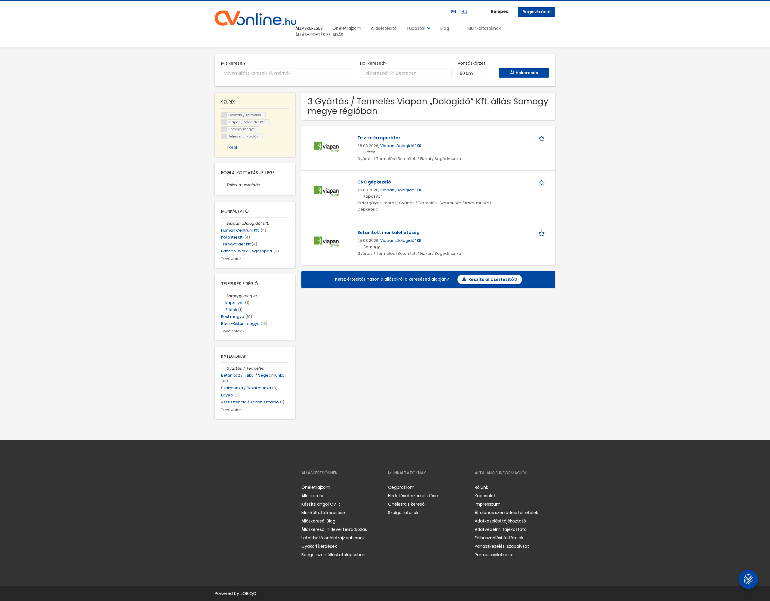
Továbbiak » (232, 258)
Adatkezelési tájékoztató (500, 521)
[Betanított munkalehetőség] (326, 242)
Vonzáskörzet (471, 63)
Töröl (231, 147)
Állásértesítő (384, 28)
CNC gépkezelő (374, 182)
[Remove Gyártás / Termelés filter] (223, 368)
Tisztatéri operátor (378, 138)
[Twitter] (248, 487)
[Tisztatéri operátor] (326, 147)
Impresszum (487, 504)
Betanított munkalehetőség (388, 233)
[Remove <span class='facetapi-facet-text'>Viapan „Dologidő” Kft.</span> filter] (224, 122)
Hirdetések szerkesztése (413, 496)
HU (464, 12)
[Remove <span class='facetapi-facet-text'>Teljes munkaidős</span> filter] (224, 136)
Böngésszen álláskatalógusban (333, 555)
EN (453, 12)
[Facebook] (219, 487)
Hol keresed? (373, 63)
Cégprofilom (401, 487)
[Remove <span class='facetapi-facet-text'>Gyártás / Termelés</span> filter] (224, 115)
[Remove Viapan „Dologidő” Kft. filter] (223, 223)
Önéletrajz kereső (406, 504)
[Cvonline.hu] (255, 18)
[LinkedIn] (239, 487)
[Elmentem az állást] (542, 138)
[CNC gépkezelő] (326, 191)
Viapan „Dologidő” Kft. (401, 145)
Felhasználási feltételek (499, 538)
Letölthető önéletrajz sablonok (333, 538)
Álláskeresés (314, 496)
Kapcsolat (485, 496)
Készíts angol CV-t (320, 504)
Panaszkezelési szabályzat (502, 546)
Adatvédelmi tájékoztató (501, 529)
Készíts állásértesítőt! (492, 279)
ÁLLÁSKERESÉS (309, 28)
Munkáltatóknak (484, 28)
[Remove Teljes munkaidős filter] (223, 184)
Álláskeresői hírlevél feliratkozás (334, 529)
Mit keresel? (233, 63)
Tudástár (416, 28)
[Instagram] (229, 487)
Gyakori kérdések (319, 546)
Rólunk (481, 487)
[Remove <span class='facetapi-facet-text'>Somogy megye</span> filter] (224, 129)
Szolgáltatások (403, 513)
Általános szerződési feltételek (506, 513)
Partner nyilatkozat (494, 555)
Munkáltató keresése (323, 513)
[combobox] (287, 73)
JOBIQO (248, 593)
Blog (444, 28)
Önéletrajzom (346, 28)
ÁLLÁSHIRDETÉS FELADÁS (319, 35)
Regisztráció (536, 12)
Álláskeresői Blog (318, 521)
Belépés (499, 11)
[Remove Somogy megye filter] (223, 295)
